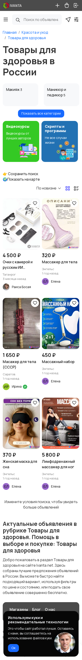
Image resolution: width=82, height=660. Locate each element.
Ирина (17, 386)
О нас (50, 609)
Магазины (19, 609)
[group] (21, 141)
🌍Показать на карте (21, 179)
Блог (36, 609)
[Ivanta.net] (13, 5)
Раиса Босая (21, 287)
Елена (55, 281)
